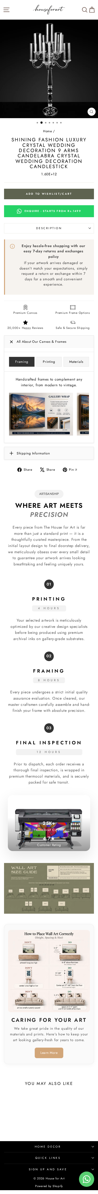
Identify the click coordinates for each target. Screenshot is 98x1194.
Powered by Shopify (49, 1186)
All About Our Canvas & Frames (41, 341)
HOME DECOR (48, 1146)
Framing (21, 361)
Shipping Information (33, 453)
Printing (49, 361)
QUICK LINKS (48, 1158)
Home (47, 131)
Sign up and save (48, 1169)
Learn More (49, 1052)
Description (49, 228)
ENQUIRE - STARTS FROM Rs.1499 (52, 211)
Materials (76, 361)
